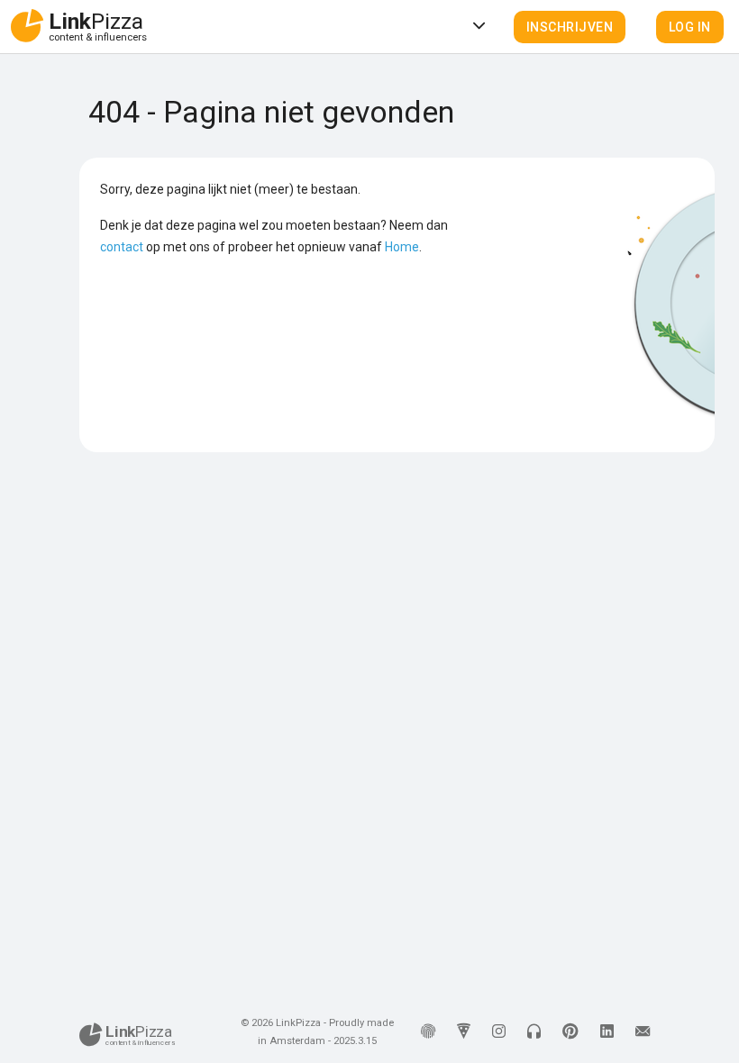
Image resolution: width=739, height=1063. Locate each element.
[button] (570, 27)
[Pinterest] (570, 1032)
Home (402, 247)
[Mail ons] (642, 1032)
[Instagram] (499, 1032)
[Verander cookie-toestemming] (428, 1032)
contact (121, 247)
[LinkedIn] (607, 1032)
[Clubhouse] (534, 1032)
